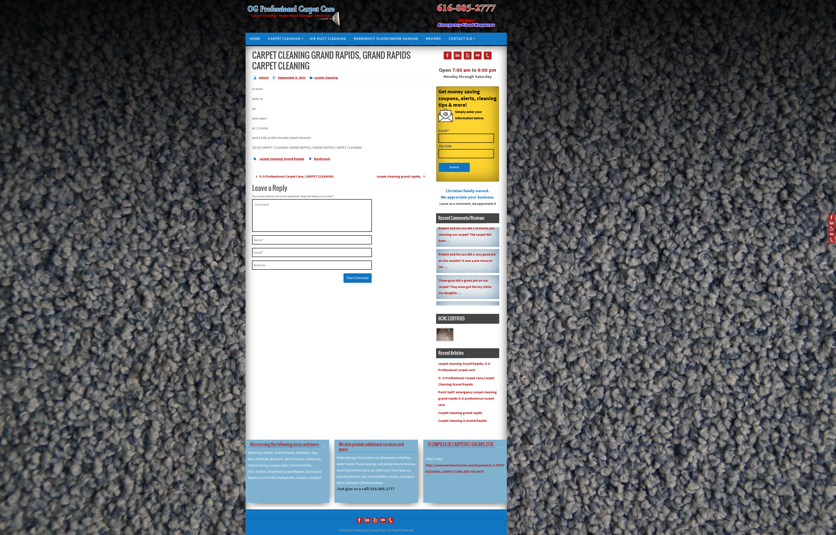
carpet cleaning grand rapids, (399, 176)
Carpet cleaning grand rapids (460, 413)
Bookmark (322, 158)
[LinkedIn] (831, 223)
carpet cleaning (326, 77)
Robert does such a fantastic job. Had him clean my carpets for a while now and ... (466, 253)
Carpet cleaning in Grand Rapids (462, 420)
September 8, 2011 (292, 77)
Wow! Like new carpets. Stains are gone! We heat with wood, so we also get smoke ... (466, 279)
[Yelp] (831, 228)
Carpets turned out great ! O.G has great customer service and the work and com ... (466, 227)
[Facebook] (831, 217)
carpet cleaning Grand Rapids (282, 158)
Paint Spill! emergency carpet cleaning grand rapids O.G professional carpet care (467, 398)
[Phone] (831, 240)
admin (264, 77)
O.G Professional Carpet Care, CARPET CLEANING (296, 176)
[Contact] (831, 234)
